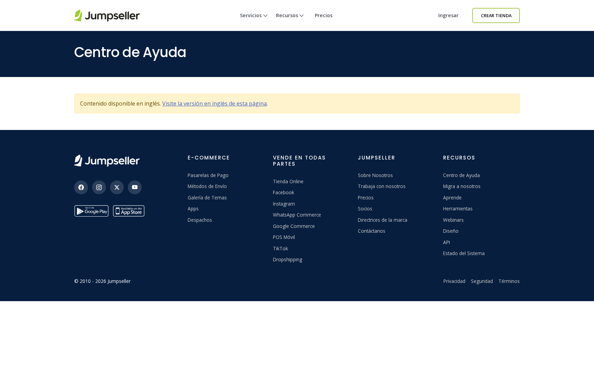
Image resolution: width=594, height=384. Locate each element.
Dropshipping (287, 259)
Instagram (284, 203)
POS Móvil (284, 237)
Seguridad (482, 281)
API (446, 242)
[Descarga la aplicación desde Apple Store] (130, 211)
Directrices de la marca (382, 220)
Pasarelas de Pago (208, 175)
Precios (323, 15)
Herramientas (458, 208)
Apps (193, 208)
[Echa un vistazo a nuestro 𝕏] (117, 187)
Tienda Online (288, 181)
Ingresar (448, 15)
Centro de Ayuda (461, 175)
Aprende (452, 197)
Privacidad (454, 281)
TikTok (280, 248)
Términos (509, 281)
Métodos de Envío (207, 186)
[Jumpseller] (107, 161)
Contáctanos (371, 231)
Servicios (251, 15)
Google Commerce (294, 226)
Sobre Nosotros (375, 175)
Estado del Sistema (464, 253)
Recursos (287, 15)
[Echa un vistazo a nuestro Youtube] (135, 187)
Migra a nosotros (462, 186)
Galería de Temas (207, 197)
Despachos (200, 220)
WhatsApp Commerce (297, 214)
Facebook (283, 192)
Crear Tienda (496, 15)
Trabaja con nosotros (382, 186)
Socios (365, 208)
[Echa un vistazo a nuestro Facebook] (81, 187)
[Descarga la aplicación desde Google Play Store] (91, 211)
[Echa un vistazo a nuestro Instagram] (99, 187)
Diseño (451, 231)
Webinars (453, 220)
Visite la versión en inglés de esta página (214, 103)
